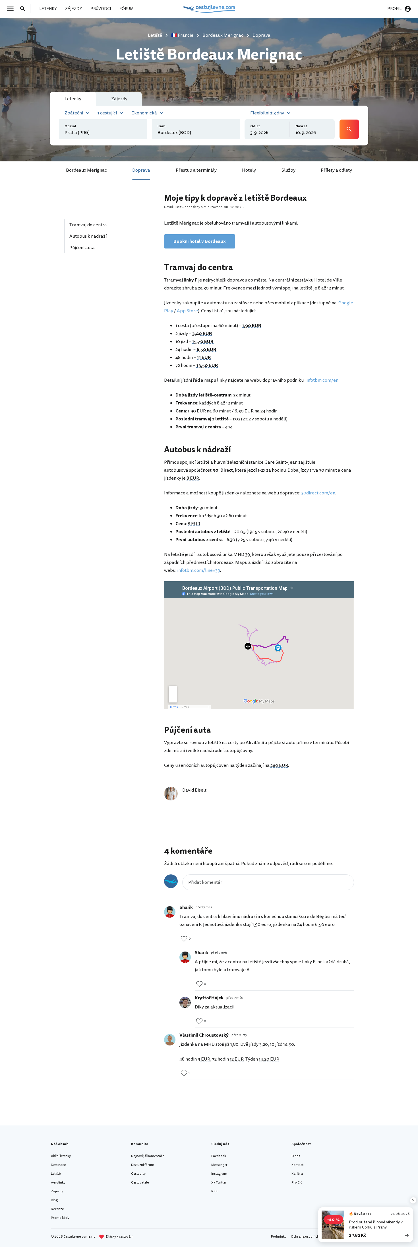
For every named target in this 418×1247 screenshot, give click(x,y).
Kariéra (297, 1173)
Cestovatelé (140, 1182)
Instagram (219, 1173)
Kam (161, 126)
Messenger (219, 1164)
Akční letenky (61, 1156)
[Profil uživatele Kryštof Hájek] (185, 1002)
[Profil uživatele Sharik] (169, 912)
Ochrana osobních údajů (309, 1236)
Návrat (301, 126)
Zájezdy (57, 1191)
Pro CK (296, 1182)
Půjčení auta (82, 247)
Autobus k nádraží (88, 236)
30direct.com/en (318, 493)
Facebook (218, 1156)
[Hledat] (24, 9)
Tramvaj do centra (88, 224)
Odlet (255, 126)
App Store (187, 310)
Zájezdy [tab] (119, 98)
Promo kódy (60, 1217)
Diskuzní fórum (142, 1164)
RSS (214, 1191)
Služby (288, 170)
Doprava (141, 170)
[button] (78, 112)
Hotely (249, 170)
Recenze (57, 1209)
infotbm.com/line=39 (198, 570)
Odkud (70, 126)
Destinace (58, 1164)
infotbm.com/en (321, 380)
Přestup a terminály (196, 170)
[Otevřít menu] (12, 9)
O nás (295, 1156)
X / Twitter (219, 1182)
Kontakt (297, 1164)
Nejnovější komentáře (147, 1156)
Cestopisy (138, 1173)
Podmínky (278, 1236)
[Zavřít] (413, 1200)
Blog (54, 1200)
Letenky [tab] (73, 98)
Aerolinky (58, 1182)
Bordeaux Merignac (86, 170)
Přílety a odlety (336, 170)
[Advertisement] (107, 311)
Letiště (56, 1173)
